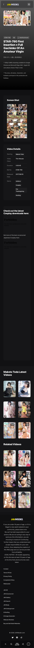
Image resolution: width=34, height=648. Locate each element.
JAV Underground (8, 608)
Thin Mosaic (19, 159)
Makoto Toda (20, 154)
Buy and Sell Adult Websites (11, 623)
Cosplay (18, 185)
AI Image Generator (9, 616)
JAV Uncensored (8, 594)
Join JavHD (17, 644)
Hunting (18, 195)
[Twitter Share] (13, 637)
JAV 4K (5, 590)
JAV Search (6, 601)
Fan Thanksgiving (20, 190)
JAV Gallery (6, 597)
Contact (5, 569)
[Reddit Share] (21, 637)
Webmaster (6, 583)
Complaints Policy (8, 580)
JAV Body (6, 605)
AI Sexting (6, 612)
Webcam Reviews (8, 619)
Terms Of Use (7, 572)
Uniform (18, 181)
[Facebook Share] (17, 637)
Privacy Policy (7, 576)
